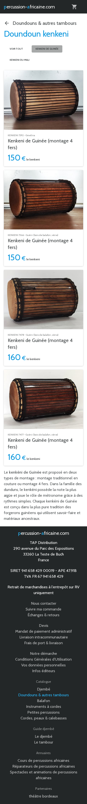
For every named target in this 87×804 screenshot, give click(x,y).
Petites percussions (43, 712)
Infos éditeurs (43, 671)
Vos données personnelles (43, 665)
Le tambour (43, 742)
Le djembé (43, 736)
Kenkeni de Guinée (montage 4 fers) (40, 144)
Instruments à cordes (43, 706)
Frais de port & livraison (43, 643)
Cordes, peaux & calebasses (44, 718)
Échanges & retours (43, 615)
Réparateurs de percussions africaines (43, 766)
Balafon (43, 700)
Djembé (43, 689)
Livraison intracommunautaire (43, 637)
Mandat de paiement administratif (43, 631)
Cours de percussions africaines (43, 760)
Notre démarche (43, 653)
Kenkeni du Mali (19, 59)
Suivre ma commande (43, 609)
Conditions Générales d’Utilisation (43, 659)
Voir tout (16, 48)
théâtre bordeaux (43, 796)
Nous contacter (43, 603)
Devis (43, 625)
